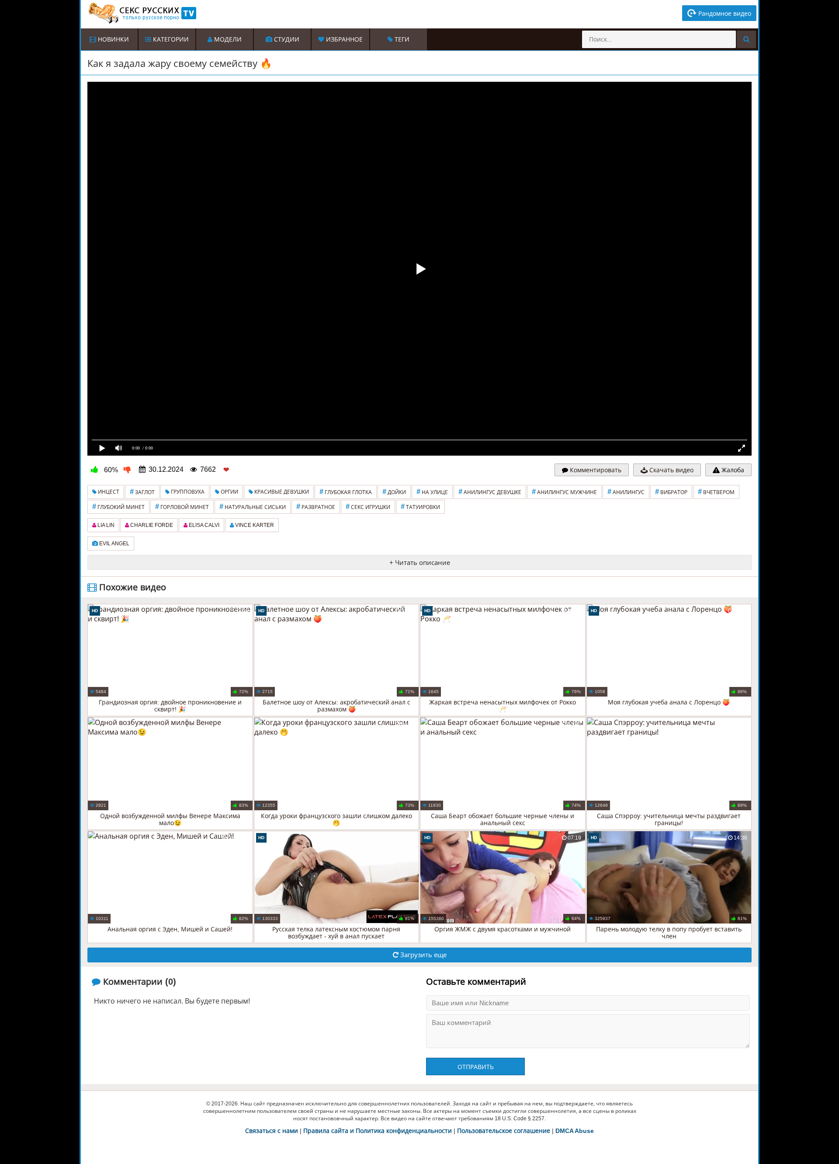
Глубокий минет (118, 506)
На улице (432, 491)
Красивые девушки (281, 492)
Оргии (228, 492)
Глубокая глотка (345, 491)
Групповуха (187, 492)
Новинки (112, 39)
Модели (227, 39)
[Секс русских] (141, 13)
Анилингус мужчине (564, 491)
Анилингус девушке (489, 491)
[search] (746, 39)
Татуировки (420, 506)
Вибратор (671, 491)
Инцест (108, 492)
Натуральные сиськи (252, 506)
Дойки (394, 491)
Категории (170, 39)
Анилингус (626, 491)
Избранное (343, 39)
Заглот (142, 491)
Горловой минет (182, 506)
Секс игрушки (368, 506)
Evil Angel (113, 543)
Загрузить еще (423, 954)
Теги (401, 39)
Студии (285, 39)
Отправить (476, 1066)
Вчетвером (716, 491)
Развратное (315, 506)
